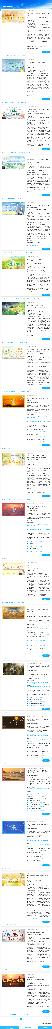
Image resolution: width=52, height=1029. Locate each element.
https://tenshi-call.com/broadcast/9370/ (36, 757)
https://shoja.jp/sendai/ (32, 245)
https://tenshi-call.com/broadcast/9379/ (36, 701)
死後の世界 (33, 499)
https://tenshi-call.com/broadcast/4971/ (36, 551)
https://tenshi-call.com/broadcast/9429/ (36, 640)
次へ (34, 1019)
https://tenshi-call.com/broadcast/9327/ (36, 705)
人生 (16, 970)
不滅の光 (17, 342)
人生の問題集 (6, 342)
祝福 (5, 102)
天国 (14, 198)
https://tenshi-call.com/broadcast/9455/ (36, 697)
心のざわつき (14, 102)
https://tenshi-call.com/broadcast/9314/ (36, 806)
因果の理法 (6, 499)
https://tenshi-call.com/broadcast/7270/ (36, 749)
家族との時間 (21, 602)
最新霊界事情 (10, 198)
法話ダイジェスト (16, 925)
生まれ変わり (6, 1014)
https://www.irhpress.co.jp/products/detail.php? (38, 626)
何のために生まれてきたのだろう (11, 298)
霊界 (6, 970)
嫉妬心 (9, 102)
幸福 (7, 602)
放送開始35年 (32, 252)
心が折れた (9, 55)
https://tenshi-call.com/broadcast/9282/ (36, 652)
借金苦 (21, 342)
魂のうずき (30, 298)
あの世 (17, 198)
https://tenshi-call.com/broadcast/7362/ (36, 858)
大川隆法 (10, 925)
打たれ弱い (24, 55)
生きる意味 (23, 1014)
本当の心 (19, 55)
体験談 (11, 342)
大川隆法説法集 (7, 448)
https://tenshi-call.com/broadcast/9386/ (36, 645)
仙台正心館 (26, 252)
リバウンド (14, 55)
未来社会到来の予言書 (15, 152)
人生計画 (35, 298)
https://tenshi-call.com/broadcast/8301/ (36, 854)
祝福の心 (26, 102)
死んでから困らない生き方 (14, 499)
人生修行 (18, 1014)
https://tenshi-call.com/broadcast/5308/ (36, 431)
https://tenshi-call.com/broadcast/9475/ (36, 541)
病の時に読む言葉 (10, 391)
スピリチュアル (11, 970)
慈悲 (27, 925)
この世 (5, 198)
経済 (30, 152)
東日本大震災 (6, 252)
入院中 (28, 391)
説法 (25, 925)
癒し (5, 391)
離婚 (9, 602)
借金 (14, 342)
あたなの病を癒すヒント (22, 391)
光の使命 (20, 298)
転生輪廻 (12, 1014)
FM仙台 (11, 252)
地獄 (20, 198)
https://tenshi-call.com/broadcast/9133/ (36, 810)
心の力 (5, 55)
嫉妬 (7, 102)
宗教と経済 (23, 152)
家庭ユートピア (14, 602)
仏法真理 (25, 342)
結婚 (5, 602)
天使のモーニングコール (19, 252)
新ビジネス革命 (7, 152)
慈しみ (5, 925)
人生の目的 (39, 298)
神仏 (18, 970)
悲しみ (22, 925)
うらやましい (21, 102)
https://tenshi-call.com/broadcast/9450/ (36, 436)
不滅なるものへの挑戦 (25, 499)
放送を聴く (46, 51)
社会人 (27, 152)
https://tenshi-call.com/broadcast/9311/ (36, 441)
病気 (15, 391)
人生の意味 (25, 298)
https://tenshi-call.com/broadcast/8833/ (36, 802)
